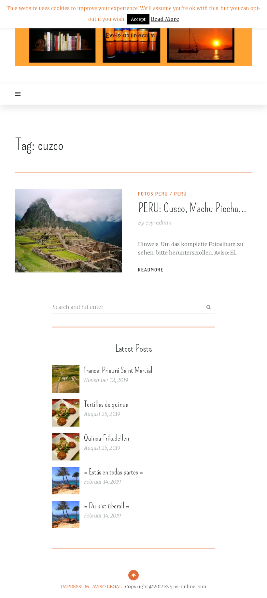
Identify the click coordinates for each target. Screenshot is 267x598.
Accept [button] (138, 19)
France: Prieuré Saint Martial (118, 370)
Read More (165, 19)
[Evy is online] (133, 42)
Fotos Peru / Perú (162, 194)
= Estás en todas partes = (113, 471)
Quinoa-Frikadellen (106, 438)
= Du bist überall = (106, 505)
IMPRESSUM (75, 587)
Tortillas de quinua (106, 404)
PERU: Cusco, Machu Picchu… (192, 208)
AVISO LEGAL (107, 587)
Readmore (151, 269)
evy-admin (159, 222)
